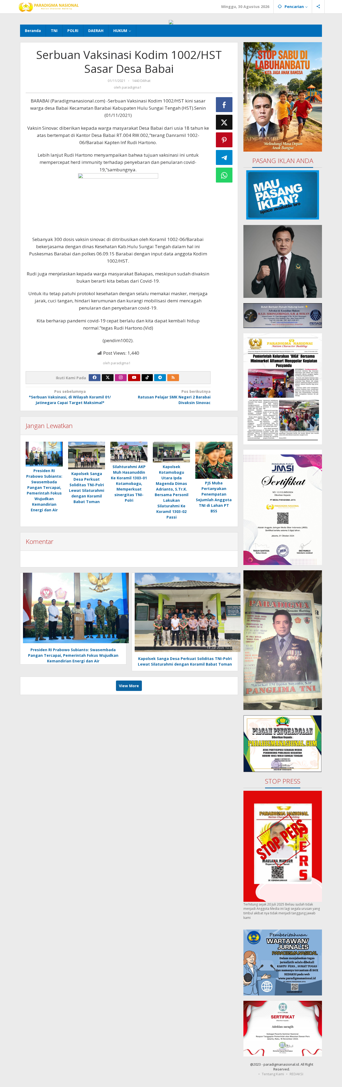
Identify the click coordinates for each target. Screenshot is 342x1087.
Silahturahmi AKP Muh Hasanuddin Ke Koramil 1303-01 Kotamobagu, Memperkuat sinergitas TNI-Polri (129, 483)
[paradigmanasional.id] (48, 6)
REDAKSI (296, 1074)
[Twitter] (108, 377)
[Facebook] (94, 377)
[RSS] (173, 377)
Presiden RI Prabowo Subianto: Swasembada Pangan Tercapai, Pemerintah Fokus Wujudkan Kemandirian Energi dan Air (73, 655)
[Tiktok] (147, 377)
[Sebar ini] (224, 104)
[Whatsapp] (224, 175)
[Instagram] (121, 377)
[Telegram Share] (224, 157)
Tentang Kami (273, 1074)
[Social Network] (318, 6)
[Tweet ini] (224, 122)
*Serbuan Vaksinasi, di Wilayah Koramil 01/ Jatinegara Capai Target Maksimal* (70, 397)
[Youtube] (134, 377)
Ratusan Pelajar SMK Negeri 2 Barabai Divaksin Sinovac (174, 397)
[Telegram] (160, 377)
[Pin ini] (224, 139)
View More (129, 685)
